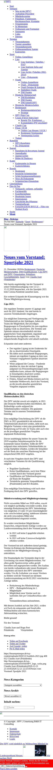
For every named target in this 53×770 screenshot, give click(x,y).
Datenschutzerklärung (15, 766)
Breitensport (37, 221)
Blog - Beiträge (11, 219)
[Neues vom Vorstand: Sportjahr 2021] (16, 250)
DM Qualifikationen (28, 272)
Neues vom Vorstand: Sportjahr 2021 (24, 260)
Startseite (20, 221)
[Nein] (26, 766)
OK (2, 766)
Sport (27, 221)
